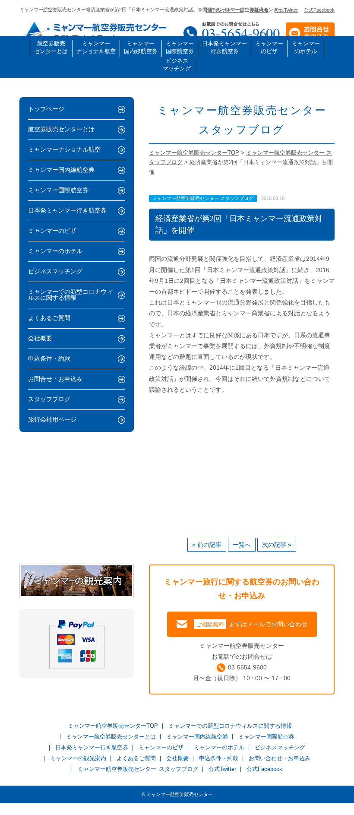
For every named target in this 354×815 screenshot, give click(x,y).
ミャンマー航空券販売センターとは (111, 737)
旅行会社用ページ (224, 10)
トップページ (46, 109)
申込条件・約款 (49, 358)
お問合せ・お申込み (55, 379)
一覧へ (242, 544)
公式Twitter (286, 10)
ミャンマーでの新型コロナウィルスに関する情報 (70, 295)
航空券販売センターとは (51, 47)
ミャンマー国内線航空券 (141, 47)
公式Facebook (319, 10)
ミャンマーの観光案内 (78, 758)
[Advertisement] (242, 464)
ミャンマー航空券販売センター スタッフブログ (138, 769)
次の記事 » (276, 544)
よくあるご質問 (49, 318)
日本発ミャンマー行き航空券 (224, 47)
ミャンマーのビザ (269, 47)
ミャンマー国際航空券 (180, 47)
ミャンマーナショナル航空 (96, 47)
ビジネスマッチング (177, 64)
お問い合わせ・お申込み (279, 758)
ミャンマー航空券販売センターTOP (113, 726)
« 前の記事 (206, 544)
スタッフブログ (49, 399)
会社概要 (259, 10)
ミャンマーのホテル (306, 47)
